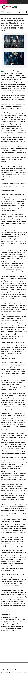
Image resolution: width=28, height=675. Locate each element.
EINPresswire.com (6, 71)
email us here (4, 611)
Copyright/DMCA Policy (7, 672)
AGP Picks (3, 2)
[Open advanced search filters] (22, 12)
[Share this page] (26, 12)
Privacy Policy (17, 672)
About (7, 667)
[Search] (19, 12)
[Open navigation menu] (2, 12)
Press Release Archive (16, 667)
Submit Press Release (8, 669)
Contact (25, 672)
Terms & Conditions (20, 669)
